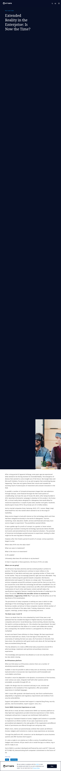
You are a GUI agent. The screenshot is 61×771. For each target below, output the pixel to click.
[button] (53, 3)
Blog (7, 759)
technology (14, 759)
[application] (30, 766)
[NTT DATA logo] (6, 3)
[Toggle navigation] (59, 3)
